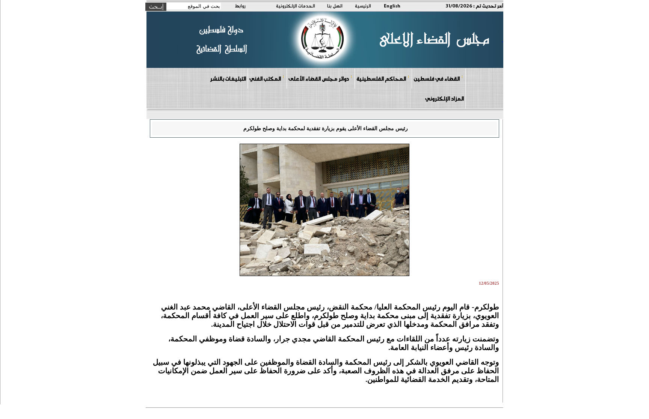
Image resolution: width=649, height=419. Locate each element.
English (392, 6)
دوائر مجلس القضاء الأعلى (318, 78)
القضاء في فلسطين (437, 78)
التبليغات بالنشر (228, 78)
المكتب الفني (265, 78)
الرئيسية (363, 6)
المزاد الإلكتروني (444, 98)
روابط (240, 6)
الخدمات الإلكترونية (295, 6)
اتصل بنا (335, 6)
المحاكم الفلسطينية (381, 78)
